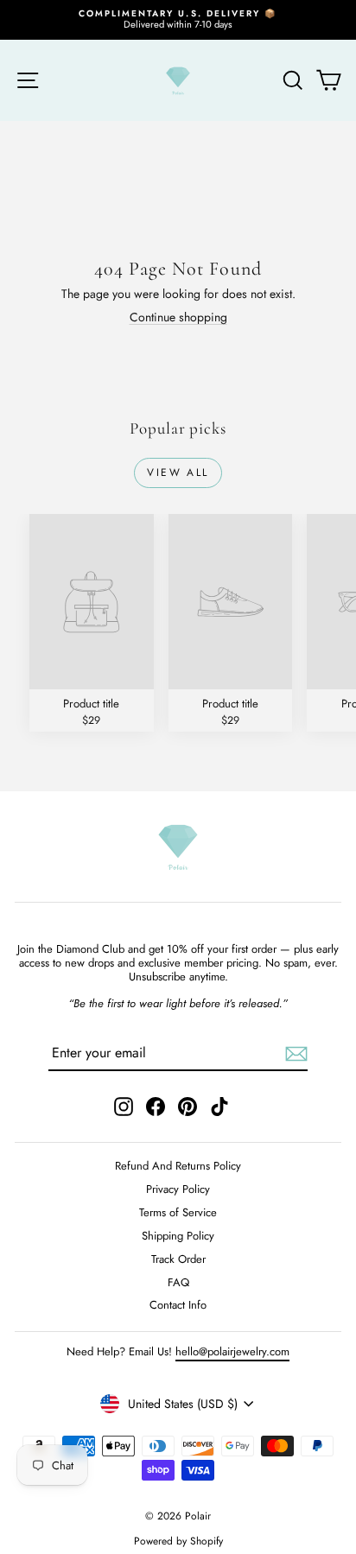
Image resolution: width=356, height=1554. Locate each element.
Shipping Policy (178, 1235)
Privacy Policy (178, 1189)
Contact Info (178, 1305)
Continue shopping (178, 317)
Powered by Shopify (178, 1541)
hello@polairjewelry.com (232, 1351)
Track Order (178, 1259)
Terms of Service (178, 1212)
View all (177, 472)
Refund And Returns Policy (178, 1166)
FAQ (178, 1282)
